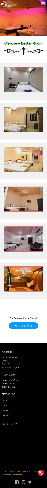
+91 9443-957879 (10, 380)
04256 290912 (8, 387)
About (4, 405)
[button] (42, 2)
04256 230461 (8, 383)
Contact (5, 416)
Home (4, 400)
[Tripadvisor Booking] (41, 463)
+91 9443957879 (23, 325)
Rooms (5, 410)
